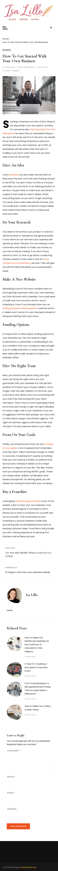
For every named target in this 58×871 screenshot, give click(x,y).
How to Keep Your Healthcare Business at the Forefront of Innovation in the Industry (37, 644)
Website (11, 809)
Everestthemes (28, 867)
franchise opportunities (27, 501)
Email (11, 792)
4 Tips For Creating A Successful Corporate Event (36, 667)
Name (11, 776)
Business (7, 50)
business (13, 174)
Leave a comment (12, 71)
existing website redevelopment (20, 308)
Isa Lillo (45, 67)
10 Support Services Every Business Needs (27, 572)
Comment (13, 750)
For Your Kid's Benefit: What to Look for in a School (28, 554)
